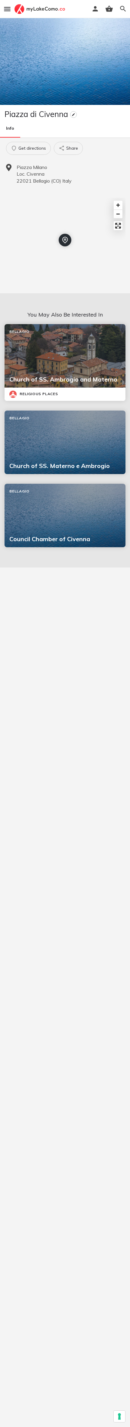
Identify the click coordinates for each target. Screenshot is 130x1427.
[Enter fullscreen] (118, 225)
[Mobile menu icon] (7, 9)
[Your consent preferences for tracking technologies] (119, 1416)
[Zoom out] (118, 214)
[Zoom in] (118, 205)
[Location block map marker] (65, 240)
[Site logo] (41, 9)
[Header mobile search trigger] (123, 9)
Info (10, 128)
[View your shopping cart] (109, 9)
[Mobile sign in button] (95, 9)
